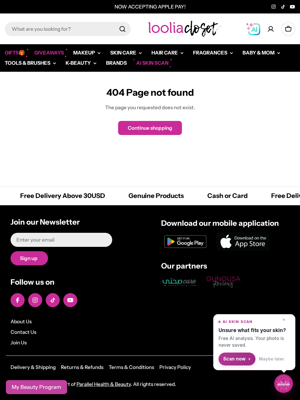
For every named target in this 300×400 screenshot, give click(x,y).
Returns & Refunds (82, 367)
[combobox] (68, 29)
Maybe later (271, 358)
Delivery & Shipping (33, 367)
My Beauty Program (36, 387)
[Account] (270, 29)
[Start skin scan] (283, 383)
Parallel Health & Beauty (103, 384)
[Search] (122, 29)
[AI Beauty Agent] (253, 29)
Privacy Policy (175, 367)
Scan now (234, 359)
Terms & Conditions (131, 367)
